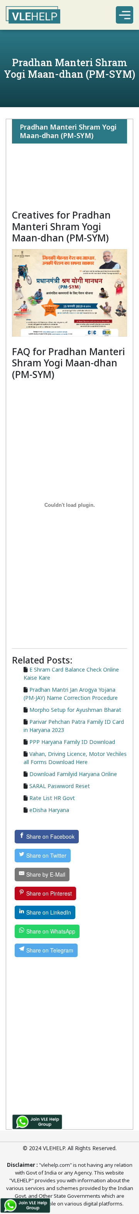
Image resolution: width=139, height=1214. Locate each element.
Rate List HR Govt (52, 798)
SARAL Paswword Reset (59, 786)
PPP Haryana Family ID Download (72, 741)
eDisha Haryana (49, 810)
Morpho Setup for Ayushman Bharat (75, 709)
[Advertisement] (69, 176)
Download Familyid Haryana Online (73, 774)
